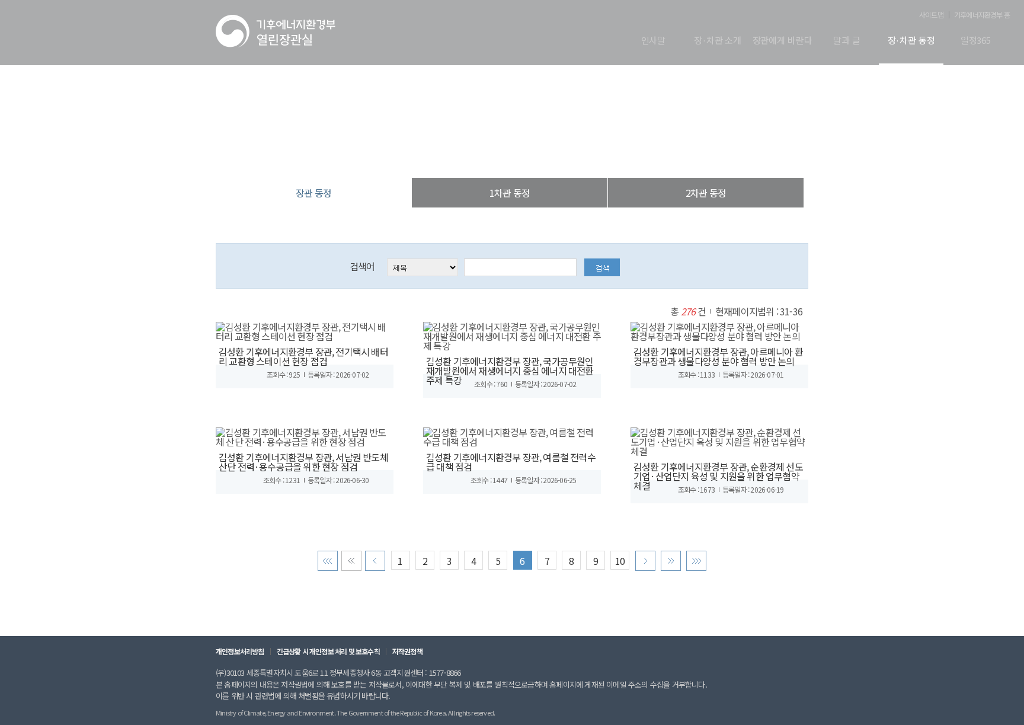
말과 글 (846, 41)
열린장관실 (440, 153)
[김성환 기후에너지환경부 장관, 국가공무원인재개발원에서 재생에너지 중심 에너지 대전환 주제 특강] (512, 334)
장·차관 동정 (911, 41)
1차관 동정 (509, 193)
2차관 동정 (706, 193)
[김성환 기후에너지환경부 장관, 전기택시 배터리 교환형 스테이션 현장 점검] (304, 329)
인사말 (653, 41)
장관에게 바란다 (782, 41)
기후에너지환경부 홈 (982, 14)
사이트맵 (931, 14)
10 (620, 561)
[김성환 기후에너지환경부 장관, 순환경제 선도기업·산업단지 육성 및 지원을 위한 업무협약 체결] (719, 440)
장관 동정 (573, 153)
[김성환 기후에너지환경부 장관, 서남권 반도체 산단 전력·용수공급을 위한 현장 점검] (304, 435)
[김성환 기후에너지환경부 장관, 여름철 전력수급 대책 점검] (512, 435)
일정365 (976, 41)
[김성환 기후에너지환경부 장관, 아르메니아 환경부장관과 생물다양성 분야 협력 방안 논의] (719, 329)
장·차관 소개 (717, 41)
